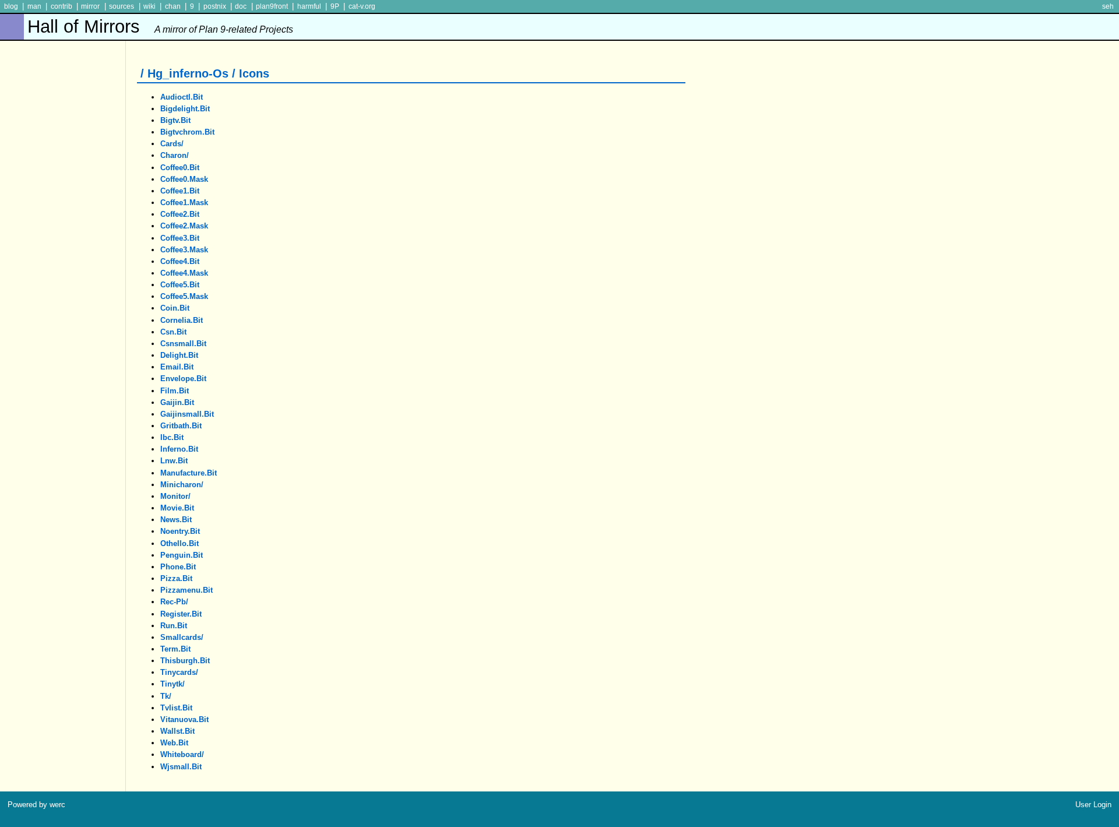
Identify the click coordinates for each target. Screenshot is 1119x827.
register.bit (181, 614)
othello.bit (179, 543)
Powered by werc (36, 804)
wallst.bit (177, 731)
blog (11, 6)
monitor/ (175, 496)
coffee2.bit (179, 214)
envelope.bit (183, 378)
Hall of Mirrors (160, 26)
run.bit (173, 625)
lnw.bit (174, 460)
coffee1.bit (179, 190)
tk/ (165, 696)
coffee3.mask (184, 249)
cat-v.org (362, 6)
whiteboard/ (182, 754)
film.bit (174, 390)
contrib (61, 6)
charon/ (174, 155)
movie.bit (177, 508)
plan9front (272, 6)
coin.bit (174, 308)
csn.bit (173, 332)
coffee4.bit (179, 261)
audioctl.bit (181, 97)
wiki (149, 6)
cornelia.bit (181, 320)
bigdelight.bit (185, 108)
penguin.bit (181, 555)
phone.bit (178, 566)
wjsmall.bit (181, 766)
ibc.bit (172, 437)
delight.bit (179, 355)
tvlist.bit (176, 707)
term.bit (175, 649)
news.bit (176, 519)
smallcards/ (181, 637)
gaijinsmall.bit (187, 414)
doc (241, 6)
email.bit (176, 367)
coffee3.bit (179, 238)
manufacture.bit (188, 473)
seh (1108, 6)
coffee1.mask (184, 202)
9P (334, 6)
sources (121, 6)
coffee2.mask (184, 225)
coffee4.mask (184, 273)
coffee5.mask (184, 296)
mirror (90, 6)
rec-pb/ (174, 601)
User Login (1093, 804)
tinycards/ (179, 672)
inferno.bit (179, 449)
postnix (214, 6)
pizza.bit (176, 578)
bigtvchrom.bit (187, 132)
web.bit (174, 742)
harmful (309, 6)
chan (173, 6)
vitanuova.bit (184, 719)
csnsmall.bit (183, 343)
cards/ (172, 143)
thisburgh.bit (185, 660)
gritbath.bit (181, 425)
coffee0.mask (184, 179)
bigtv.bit (175, 120)
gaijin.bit (177, 402)
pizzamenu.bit (186, 590)
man (34, 6)
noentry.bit (180, 531)
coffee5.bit (179, 284)
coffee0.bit (179, 167)
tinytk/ (172, 684)
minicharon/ (181, 484)
